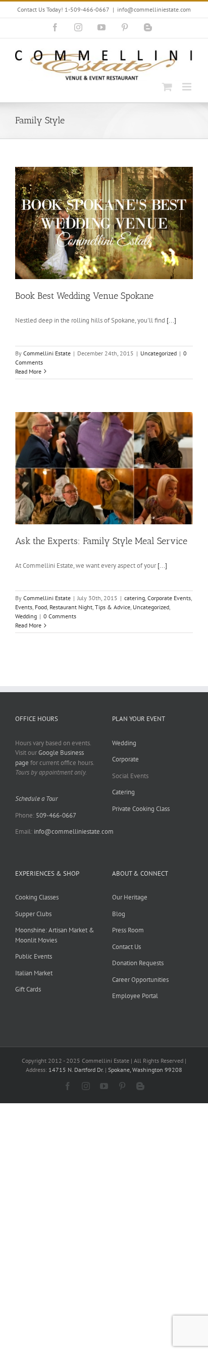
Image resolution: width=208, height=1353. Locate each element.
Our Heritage (129, 897)
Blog (118, 914)
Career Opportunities (140, 979)
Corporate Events (169, 598)
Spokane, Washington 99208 (145, 1069)
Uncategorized (158, 353)
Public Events (33, 956)
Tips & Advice (112, 607)
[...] (171, 320)
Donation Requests (138, 963)
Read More (28, 371)
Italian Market (34, 973)
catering (134, 598)
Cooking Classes (37, 897)
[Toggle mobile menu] (187, 86)
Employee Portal (135, 995)
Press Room (128, 930)
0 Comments (59, 616)
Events (23, 607)
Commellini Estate (47, 353)
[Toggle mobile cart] (167, 86)
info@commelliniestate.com (154, 9)
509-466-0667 (56, 815)
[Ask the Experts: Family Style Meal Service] (104, 468)
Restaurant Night (70, 607)
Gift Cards (28, 989)
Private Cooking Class (141, 808)
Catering (123, 792)
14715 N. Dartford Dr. (76, 1069)
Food (41, 607)
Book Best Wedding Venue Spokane (84, 295)
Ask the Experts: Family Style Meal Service (101, 541)
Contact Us (126, 946)
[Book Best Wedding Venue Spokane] (104, 223)
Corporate (125, 759)
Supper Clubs (33, 914)
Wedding (26, 616)
